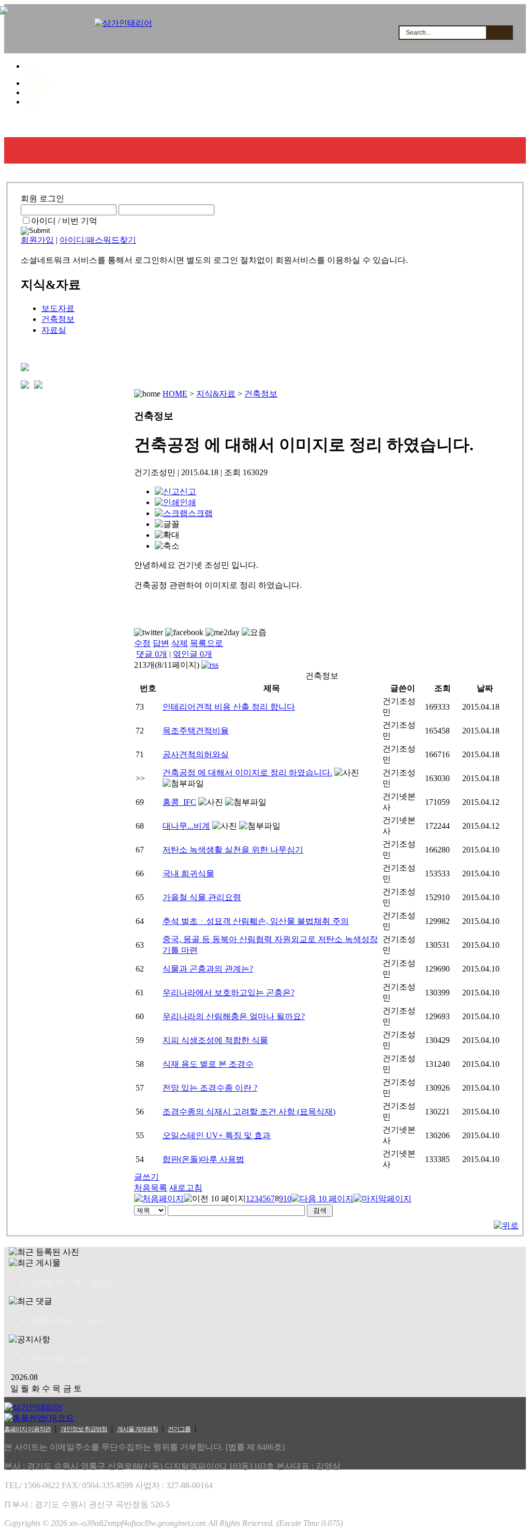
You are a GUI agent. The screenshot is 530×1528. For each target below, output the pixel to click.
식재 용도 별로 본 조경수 (208, 1064)
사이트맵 (35, 74)
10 (287, 1198)
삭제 (179, 643)
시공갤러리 (152, 124)
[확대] (167, 535)
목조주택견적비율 (196, 730)
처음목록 (150, 1187)
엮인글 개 (192, 654)
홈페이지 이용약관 (27, 1429)
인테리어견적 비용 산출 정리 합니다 (229, 706)
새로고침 (185, 1187)
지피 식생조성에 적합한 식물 (215, 1040)
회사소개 (33, 124)
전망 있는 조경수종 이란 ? (210, 1087)
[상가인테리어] (123, 23)
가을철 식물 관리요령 (202, 897)
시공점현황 (275, 124)
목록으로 (206, 643)
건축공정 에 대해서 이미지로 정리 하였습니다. (247, 772)
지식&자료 (397, 124)
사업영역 (91, 124)
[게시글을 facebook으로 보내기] (184, 632)
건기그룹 (179, 1429)
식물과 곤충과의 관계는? (208, 968)
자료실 (53, 330)
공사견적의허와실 (196, 754)
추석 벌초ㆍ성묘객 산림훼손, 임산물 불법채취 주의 (256, 921)
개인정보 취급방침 (84, 1429)
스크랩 (200, 513)
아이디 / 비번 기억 (64, 220)
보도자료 (58, 308)
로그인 (32, 102)
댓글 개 (151, 654)
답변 (161, 643)
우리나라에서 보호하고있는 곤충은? (229, 992)
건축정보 (58, 319)
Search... (418, 32)
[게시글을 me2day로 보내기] (222, 632)
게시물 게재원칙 (137, 1429)
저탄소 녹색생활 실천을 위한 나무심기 (233, 849)
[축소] (167, 546)
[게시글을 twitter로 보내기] (148, 632)
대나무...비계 (186, 825)
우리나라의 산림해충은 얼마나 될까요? (234, 1016)
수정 (142, 643)
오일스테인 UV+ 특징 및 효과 (217, 1135)
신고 (188, 491)
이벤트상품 (461, 124)
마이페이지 (38, 84)
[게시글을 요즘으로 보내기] (254, 632)
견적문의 (213, 124)
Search (499, 32)
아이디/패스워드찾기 (98, 240)
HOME (32, 67)
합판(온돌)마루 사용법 (203, 1159)
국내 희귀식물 (188, 873)
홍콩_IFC (179, 802)
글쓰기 (146, 1176)
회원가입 (35, 93)
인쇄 (188, 502)
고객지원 (336, 124)
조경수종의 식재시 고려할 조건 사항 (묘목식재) (249, 1111)
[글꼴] (167, 524)
